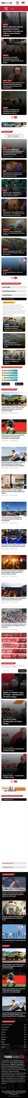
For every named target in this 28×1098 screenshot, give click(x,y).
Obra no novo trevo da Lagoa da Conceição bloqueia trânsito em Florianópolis (11, 519)
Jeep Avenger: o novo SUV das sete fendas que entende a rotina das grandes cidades (12, 409)
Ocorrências (5, 55)
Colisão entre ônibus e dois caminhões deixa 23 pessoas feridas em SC (13, 598)
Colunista (10, 302)
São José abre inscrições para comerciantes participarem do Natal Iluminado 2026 (12, 174)
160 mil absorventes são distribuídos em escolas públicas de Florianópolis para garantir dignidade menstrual (13, 152)
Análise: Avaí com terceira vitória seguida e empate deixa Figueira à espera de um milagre (13, 894)
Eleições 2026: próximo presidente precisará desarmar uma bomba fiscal (13, 328)
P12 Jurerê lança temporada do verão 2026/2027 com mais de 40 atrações (13, 545)
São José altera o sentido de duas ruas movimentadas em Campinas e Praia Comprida (13, 625)
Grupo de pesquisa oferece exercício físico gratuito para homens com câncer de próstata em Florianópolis (13, 464)
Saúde (4, 147)
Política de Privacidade (14, 1096)
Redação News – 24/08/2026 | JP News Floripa (13, 776)
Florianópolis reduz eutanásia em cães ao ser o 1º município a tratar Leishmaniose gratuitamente (14, 213)
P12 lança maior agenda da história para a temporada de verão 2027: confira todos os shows (12, 572)
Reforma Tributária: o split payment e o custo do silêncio (12, 361)
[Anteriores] (12, 117)
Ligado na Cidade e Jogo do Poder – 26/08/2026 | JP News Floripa (13, 694)
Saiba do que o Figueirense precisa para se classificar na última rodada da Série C (12, 194)
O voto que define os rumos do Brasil (13, 273)
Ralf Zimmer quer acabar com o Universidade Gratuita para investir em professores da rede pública (14, 85)
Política (9, 80)
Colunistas (5, 270)
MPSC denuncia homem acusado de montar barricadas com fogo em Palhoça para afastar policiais (13, 31)
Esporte (4, 190)
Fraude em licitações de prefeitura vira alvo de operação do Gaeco (11, 111)
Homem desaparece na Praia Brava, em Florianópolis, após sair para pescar (13, 252)
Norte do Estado (6, 229)
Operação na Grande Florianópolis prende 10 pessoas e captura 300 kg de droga (13, 59)
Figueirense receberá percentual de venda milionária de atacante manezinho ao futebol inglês (12, 436)
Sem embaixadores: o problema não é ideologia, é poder (13, 344)
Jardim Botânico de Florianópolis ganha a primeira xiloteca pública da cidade (13, 491)
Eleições (5, 80)
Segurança (5, 24)
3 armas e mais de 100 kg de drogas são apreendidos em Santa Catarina (14, 233)
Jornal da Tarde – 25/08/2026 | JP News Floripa (12, 721)
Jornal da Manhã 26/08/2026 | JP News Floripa (13, 750)
